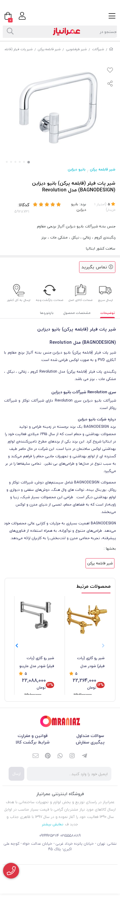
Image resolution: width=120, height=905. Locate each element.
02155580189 (70, 835)
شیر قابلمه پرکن (49, 49)
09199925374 (49, 835)
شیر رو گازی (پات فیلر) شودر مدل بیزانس (91, 662)
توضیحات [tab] (107, 313)
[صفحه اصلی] (111, 49)
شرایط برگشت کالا (33, 742)
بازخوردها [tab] (47, 313)
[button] (17, 645)
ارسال (16, 774)
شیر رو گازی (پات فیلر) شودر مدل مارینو (36, 662)
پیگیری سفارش (90, 742)
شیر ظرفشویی (76, 49)
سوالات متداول (90, 735)
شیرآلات (98, 49)
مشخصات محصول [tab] (76, 313)
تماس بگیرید (95, 267)
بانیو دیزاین (77, 169)
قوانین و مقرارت (33, 735)
